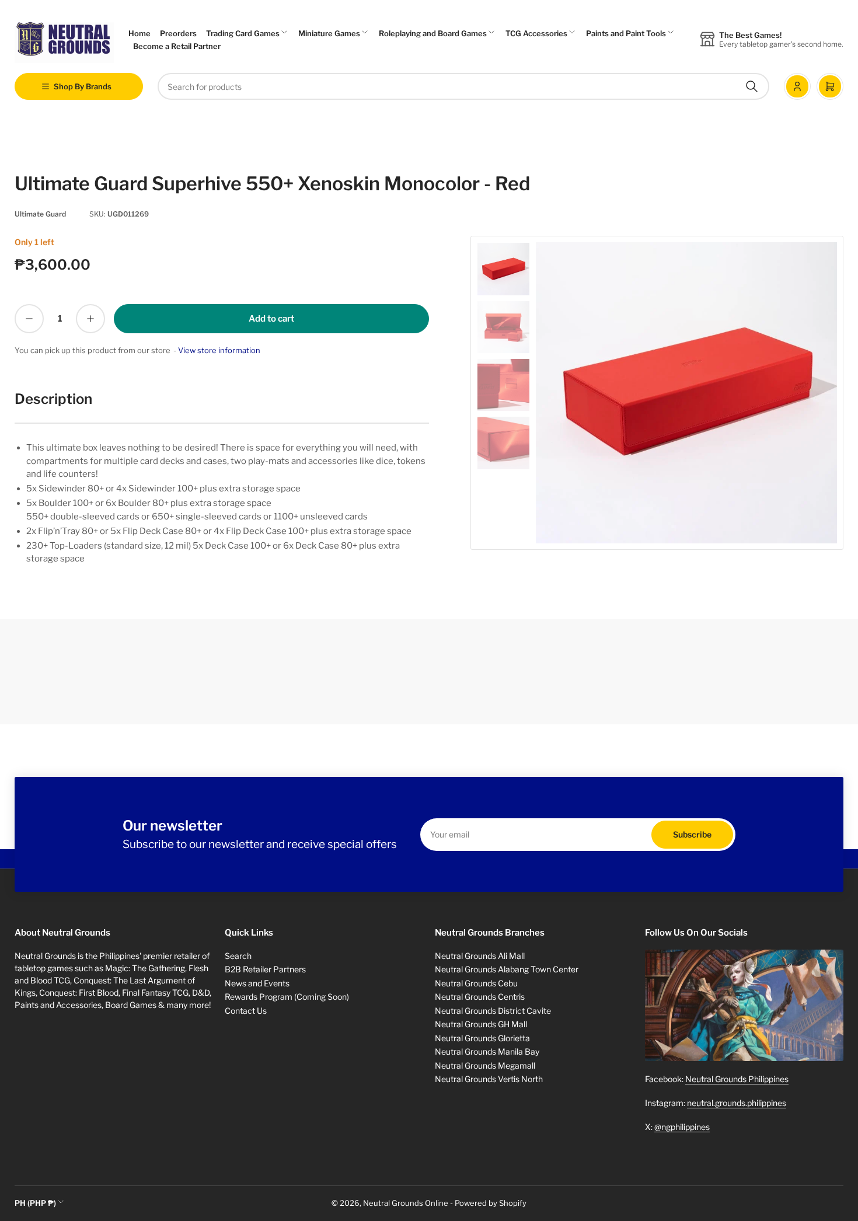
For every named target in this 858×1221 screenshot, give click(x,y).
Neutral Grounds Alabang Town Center (506, 969)
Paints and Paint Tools (626, 33)
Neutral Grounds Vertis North (489, 1079)
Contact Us (246, 1011)
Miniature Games (329, 33)
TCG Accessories (536, 33)
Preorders (178, 33)
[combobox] (463, 86)
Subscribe (692, 834)
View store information (219, 350)
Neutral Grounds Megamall (485, 1065)
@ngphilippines (682, 1127)
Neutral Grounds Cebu (476, 983)
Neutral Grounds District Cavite (493, 1011)
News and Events (257, 983)
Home (139, 33)
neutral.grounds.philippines (736, 1103)
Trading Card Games (243, 33)
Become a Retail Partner (177, 46)
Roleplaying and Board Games (433, 33)
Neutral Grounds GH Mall (481, 1024)
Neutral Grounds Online (405, 1203)
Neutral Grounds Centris (480, 997)
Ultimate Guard (40, 214)
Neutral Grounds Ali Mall (480, 956)
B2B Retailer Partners (265, 969)
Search (238, 956)
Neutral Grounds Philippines (737, 1079)
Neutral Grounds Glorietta (482, 1038)
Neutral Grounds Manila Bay (487, 1051)
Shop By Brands (82, 86)
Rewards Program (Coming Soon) (287, 997)
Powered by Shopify (490, 1203)
